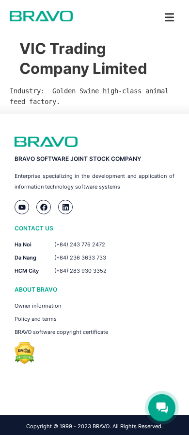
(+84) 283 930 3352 (80, 270)
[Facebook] (43, 207)
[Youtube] (22, 207)
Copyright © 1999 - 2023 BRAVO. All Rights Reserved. (94, 426)
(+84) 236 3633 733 (80, 257)
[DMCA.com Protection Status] (24, 361)
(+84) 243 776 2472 (79, 244)
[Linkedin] (65, 207)
